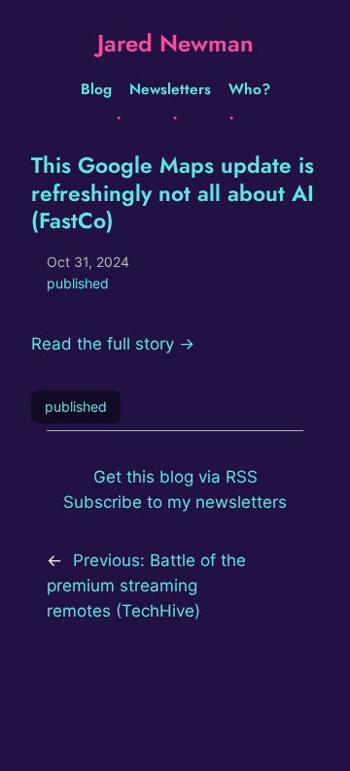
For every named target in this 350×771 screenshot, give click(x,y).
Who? (249, 89)
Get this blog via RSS (175, 476)
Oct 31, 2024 (88, 261)
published (78, 283)
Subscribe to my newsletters (175, 502)
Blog (96, 89)
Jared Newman (175, 43)
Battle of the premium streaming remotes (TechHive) (146, 585)
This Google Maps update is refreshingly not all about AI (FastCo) (172, 193)
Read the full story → (112, 343)
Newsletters (170, 89)
